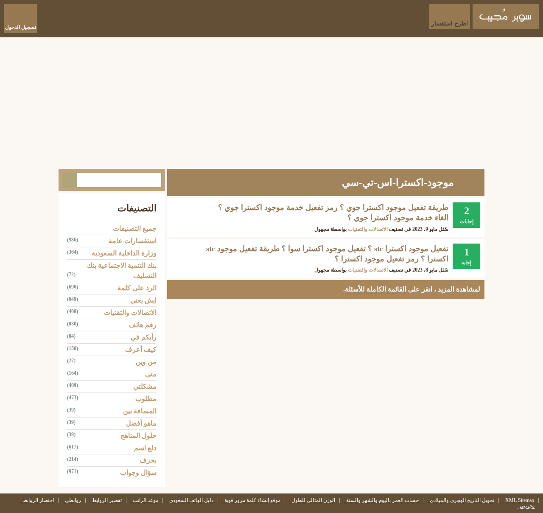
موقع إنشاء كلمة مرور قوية (252, 500)
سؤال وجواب (138, 472)
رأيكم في (144, 337)
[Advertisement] (271, 101)
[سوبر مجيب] (506, 16)
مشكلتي (145, 386)
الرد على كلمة (137, 288)
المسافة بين (140, 411)
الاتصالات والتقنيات (368, 229)
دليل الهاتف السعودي (191, 500)
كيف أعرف (141, 349)
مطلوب (146, 398)
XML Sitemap (519, 500)
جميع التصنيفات (135, 228)
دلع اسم (145, 447)
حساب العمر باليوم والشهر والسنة (382, 500)
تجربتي (527, 506)
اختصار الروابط (38, 500)
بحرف (148, 460)
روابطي (73, 500)
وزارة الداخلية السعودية (124, 253)
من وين (146, 361)
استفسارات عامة (133, 240)
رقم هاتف (143, 324)
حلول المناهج (138, 435)
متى (151, 374)
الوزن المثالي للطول (313, 500)
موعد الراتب (145, 500)
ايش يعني (143, 300)
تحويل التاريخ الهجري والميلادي (462, 500)
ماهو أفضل (141, 423)
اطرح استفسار (449, 23)
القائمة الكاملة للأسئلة (375, 289)
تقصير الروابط (107, 500)
